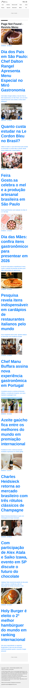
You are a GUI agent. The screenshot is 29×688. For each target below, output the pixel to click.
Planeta (2, 7)
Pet (26, 7)
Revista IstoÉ (14, 4)
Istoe (3, 4)
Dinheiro (8, 4)
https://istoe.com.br (23, 678)
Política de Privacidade (5, 682)
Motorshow (14, 7)
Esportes (8, 7)
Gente (26, 4)
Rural (21, 4)
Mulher (20, 7)
